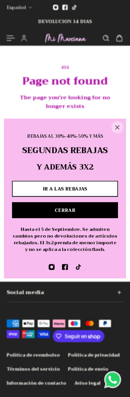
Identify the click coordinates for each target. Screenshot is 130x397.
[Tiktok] (78, 267)
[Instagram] (51, 267)
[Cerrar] (117, 127)
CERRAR (65, 210)
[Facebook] (65, 267)
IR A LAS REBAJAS (65, 189)
